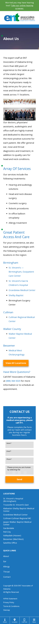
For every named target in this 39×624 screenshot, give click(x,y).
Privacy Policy (8, 602)
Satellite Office (10, 543)
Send (19, 479)
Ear (4, 561)
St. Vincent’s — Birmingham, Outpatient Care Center (21, 271)
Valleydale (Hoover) (12, 535)
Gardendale (8, 528)
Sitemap (6, 610)
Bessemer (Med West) (13, 539)
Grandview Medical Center (22, 290)
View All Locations (16, 363)
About (6, 556)
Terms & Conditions (11, 606)
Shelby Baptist (16, 295)
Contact (7, 577)
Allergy (6, 566)
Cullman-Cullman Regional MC (17, 518)
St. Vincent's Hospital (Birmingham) (13, 499)
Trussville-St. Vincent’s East (16, 504)
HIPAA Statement (10, 598)
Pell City (7, 532)
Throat (6, 571)
